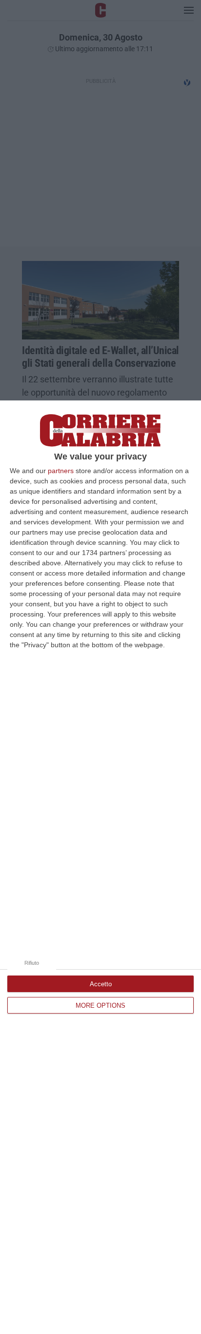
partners (61, 470)
